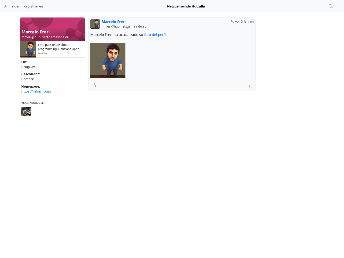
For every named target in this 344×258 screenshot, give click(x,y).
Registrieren (33, 6)
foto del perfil (155, 34)
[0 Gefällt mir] (94, 85)
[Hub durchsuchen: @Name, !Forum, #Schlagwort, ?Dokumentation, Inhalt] (330, 6)
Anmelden (12, 6)
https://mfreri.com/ (36, 91)
